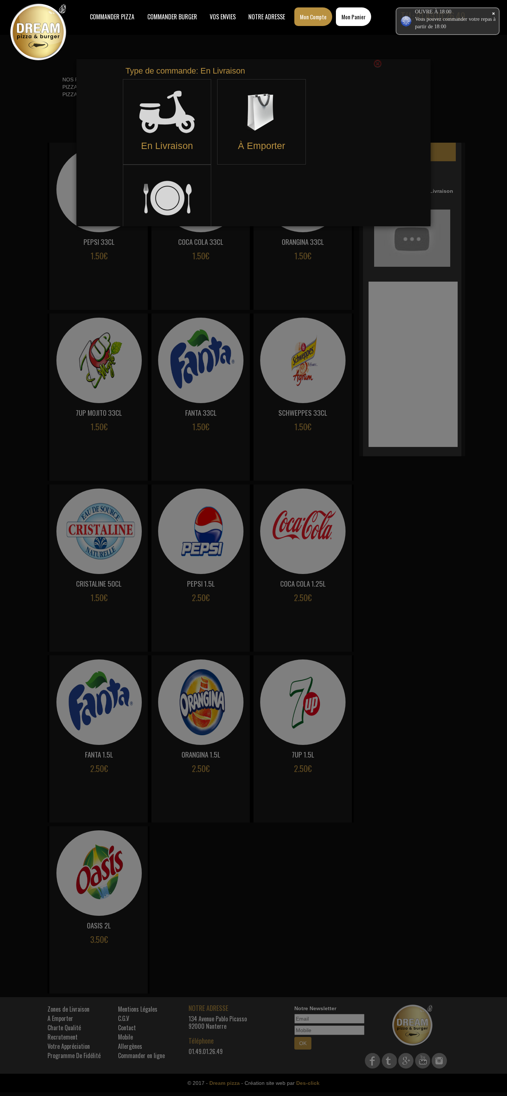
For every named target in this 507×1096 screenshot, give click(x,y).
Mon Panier (353, 17)
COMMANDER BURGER (172, 16)
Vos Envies (223, 16)
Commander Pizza (112, 16)
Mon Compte (313, 17)
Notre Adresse (266, 16)
